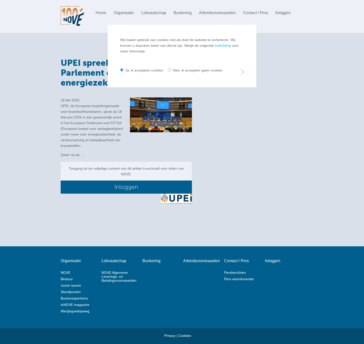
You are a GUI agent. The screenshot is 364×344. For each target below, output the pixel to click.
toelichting (223, 45)
